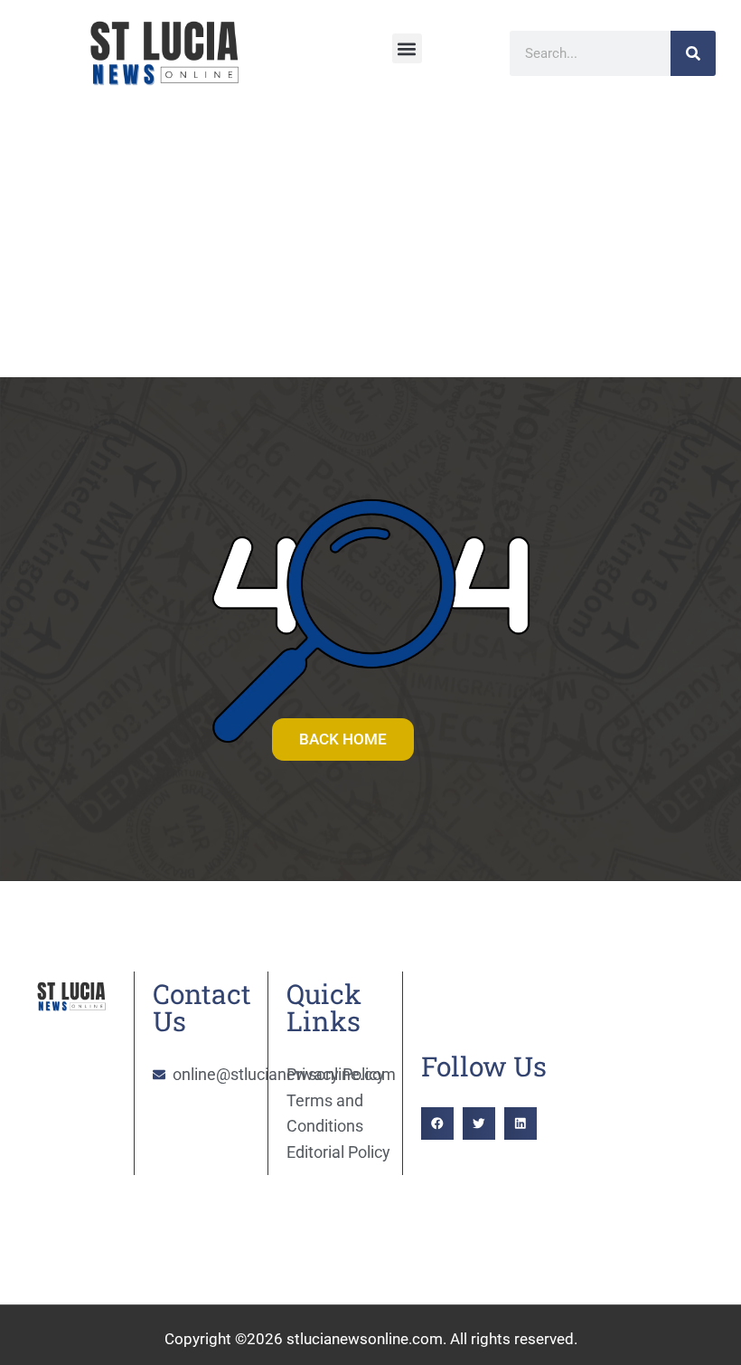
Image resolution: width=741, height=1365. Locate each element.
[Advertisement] (370, 241)
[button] (407, 48)
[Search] (693, 53)
